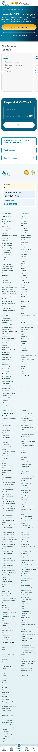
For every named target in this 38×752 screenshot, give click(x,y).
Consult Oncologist (7, 553)
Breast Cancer (5, 591)
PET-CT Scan (24, 643)
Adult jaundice (25, 580)
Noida (8, 9)
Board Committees (7, 298)
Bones (3, 645)
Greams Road (24, 218)
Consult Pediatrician (7, 558)
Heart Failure (5, 607)
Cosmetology (5, 444)
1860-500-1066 (10, 204)
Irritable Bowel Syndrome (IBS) (8, 617)
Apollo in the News (7, 357)
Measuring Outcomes (7, 398)
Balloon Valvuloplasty (26, 490)
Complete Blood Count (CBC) (27, 664)
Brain (3, 647)
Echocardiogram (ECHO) (27, 647)
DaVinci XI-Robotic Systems (28, 588)
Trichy (22, 273)
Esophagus (5, 656)
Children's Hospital (26, 235)
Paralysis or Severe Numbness (26, 557)
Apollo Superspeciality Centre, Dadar (27, 328)
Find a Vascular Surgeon (8, 503)
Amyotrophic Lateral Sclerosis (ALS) (26, 417)
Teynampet (24, 223)
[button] (2, 72)
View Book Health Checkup (26, 749)
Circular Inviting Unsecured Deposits (9, 344)
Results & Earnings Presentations (7, 321)
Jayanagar (23, 256)
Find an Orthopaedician (8, 484)
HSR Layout (24, 254)
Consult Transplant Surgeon (9, 572)
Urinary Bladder (6, 692)
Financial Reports (6, 315)
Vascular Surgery (6, 440)
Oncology (4, 428)
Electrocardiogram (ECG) (27, 650)
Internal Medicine (6, 437)
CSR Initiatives (6, 278)
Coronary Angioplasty (26, 478)
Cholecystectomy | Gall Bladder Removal (27, 520)
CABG (22, 514)
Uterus (4, 694)
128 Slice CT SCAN (26, 617)
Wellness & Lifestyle (26, 670)
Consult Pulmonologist (8, 567)
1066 (20, 4)
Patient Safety (6, 400)
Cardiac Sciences (6, 425)
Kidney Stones (6, 621)
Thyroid (4, 689)
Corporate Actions (7, 306)
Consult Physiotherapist (8, 560)
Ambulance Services (7, 722)
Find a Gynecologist (7, 499)
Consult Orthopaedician (8, 556)
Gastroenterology (6, 430)
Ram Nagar (24, 303)
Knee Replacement (26, 495)
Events (4, 362)
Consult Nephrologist (8, 549)
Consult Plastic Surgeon (8, 563)
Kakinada (23, 306)
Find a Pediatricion (7, 494)
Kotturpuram (24, 230)
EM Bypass (24, 348)
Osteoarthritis (24, 457)
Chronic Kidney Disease (8, 593)
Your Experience (6, 736)
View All (4, 449)
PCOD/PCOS (24, 459)
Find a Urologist (6, 487)
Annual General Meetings (8, 303)
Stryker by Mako (25, 597)
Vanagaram (24, 221)
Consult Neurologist (7, 551)
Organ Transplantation (8, 432)
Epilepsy (4, 605)
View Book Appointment (4, 749)
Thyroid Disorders (6, 635)
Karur (22, 266)
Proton (22, 244)
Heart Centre (24, 242)
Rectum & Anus (6, 682)
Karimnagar (24, 289)
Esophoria (23, 562)
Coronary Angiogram (26, 645)
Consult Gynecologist (8, 546)
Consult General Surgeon (8, 544)
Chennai (23, 216)
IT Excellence (5, 390)
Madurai (23, 263)
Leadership (5, 226)
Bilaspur (23, 366)
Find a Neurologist (7, 480)
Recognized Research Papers (8, 271)
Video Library (24, 675)
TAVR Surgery (24, 492)
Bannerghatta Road (26, 249)
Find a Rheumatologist (8, 510)
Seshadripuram (25, 259)
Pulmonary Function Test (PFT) (27, 658)
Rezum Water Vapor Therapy (26, 614)
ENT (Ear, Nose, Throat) (8, 654)
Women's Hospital (26, 237)
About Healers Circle (7, 381)
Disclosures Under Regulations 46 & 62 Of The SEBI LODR (9, 331)
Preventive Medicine (7, 447)
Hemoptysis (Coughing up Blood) (28, 548)
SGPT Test (23, 654)
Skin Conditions (25, 466)
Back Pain (4, 589)
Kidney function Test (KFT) (28, 668)
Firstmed (23, 233)
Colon (3, 652)
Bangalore (23, 247)
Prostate (4, 680)
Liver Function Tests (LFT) (28, 661)
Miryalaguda (24, 292)
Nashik (22, 334)
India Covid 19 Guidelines (8, 393)
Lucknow (23, 318)
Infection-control (6, 395)
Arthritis (4, 584)
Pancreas (4, 678)
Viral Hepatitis (6, 639)
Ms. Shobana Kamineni (8, 250)
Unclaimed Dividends (7, 340)
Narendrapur (24, 350)
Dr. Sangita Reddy (6, 252)
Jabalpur (23, 373)
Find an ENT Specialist (8, 501)
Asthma (4, 586)
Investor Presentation (8, 324)
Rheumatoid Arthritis (7, 630)
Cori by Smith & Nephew (27, 595)
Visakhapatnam (25, 299)
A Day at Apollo (6, 238)
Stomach (4, 687)
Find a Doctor (5, 699)
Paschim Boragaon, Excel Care (27, 360)
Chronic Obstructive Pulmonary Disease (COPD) (9, 597)
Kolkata (23, 346)
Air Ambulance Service (8, 725)
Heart (3, 661)
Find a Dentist (5, 513)
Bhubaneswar (24, 364)
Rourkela (23, 368)
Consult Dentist (6, 530)
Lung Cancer (5, 623)
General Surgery (6, 465)
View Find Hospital (11, 749)
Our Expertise (5, 731)
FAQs (3, 738)
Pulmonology (5, 435)
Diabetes (4, 602)
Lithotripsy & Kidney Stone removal (28, 529)
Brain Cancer (24, 423)
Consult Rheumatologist (8, 570)
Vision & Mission (6, 221)
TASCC (4, 402)
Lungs (3, 673)
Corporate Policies (7, 301)
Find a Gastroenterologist (9, 482)
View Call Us (34, 749)
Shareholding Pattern (7, 336)
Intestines (4, 663)
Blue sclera (24, 573)
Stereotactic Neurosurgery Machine (28, 626)
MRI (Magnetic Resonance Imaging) (28, 635)
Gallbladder (5, 659)
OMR (22, 226)
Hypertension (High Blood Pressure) (9, 613)
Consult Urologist (6, 575)
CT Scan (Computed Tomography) (26, 639)
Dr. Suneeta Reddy (7, 248)
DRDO (22, 280)
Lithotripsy (24, 499)
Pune (22, 331)
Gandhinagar (24, 341)
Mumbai (23, 322)
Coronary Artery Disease (8, 600)
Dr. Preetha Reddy (7, 245)
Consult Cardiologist (7, 527)
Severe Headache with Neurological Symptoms (27, 566)
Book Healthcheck (7, 713)
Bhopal (22, 371)
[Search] (16, 3)
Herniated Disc (6, 610)
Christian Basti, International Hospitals (28, 356)
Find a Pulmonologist (7, 496)
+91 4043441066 (11, 196)
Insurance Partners (7, 720)
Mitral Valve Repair (26, 537)
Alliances (4, 233)
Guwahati (23, 353)
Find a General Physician (8, 520)
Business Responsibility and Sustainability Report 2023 (9, 288)
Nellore (23, 268)
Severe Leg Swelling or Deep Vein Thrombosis (28, 570)
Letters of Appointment (8, 310)
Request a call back (18, 35)
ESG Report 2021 (6, 285)
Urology (4, 423)
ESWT (22, 620)
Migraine (4, 625)
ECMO (22, 608)
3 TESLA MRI (24, 604)
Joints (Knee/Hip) (6, 666)
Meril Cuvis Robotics (26, 592)
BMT (22, 512)
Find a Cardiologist (7, 477)
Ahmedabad (24, 336)
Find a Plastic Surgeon (8, 506)
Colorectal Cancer (25, 432)
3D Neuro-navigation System (26, 600)
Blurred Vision (24, 553)
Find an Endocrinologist (8, 517)
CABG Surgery (24, 480)
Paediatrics (5, 442)
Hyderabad (24, 277)
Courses (4, 257)
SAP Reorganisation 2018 (8, 349)
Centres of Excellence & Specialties (8, 452)
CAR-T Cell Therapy (26, 483)
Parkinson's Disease (7, 628)
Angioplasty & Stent (26, 509)
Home (2, 9)
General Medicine (6, 470)
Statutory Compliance (8, 405)
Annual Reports (6, 318)
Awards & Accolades (7, 231)
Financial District (25, 282)
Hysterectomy (24, 523)
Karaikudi (23, 275)
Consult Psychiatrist (7, 565)
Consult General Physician (9, 541)
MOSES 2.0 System (26, 611)
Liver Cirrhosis (24, 454)
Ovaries (4, 675)
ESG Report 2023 (6, 282)
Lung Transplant (25, 488)
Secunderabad (24, 294)
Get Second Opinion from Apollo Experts (8, 707)
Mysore (23, 261)
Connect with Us (6, 376)
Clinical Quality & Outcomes (9, 386)
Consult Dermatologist (8, 532)
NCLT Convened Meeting (8, 338)
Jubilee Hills (24, 287)
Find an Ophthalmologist (8, 508)
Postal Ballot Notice (7, 308)
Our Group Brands (6, 228)
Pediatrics (4, 421)
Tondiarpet (24, 228)
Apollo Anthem (6, 224)
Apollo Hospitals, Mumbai (27, 325)
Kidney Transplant (25, 485)
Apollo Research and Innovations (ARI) (7, 261)
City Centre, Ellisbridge (27, 339)
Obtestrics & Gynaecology (9, 418)
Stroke (3, 632)
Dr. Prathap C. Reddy (7, 243)
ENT (3, 468)
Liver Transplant (25, 497)
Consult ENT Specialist (8, 534)
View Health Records (7, 715)
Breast (3, 649)
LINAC (22, 606)
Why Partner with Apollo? (8, 374)
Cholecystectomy (25, 502)
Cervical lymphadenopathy (28, 560)
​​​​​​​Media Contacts (6, 366)
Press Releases (6, 359)
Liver (3, 671)
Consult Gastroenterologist (9, 539)
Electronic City (25, 251)
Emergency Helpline (7, 717)
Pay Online (5, 741)
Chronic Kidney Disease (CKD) (27, 428)
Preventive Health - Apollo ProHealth (9, 728)
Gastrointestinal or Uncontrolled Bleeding (27, 577)
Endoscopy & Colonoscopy (28, 652)
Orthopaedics (5, 456)
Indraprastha (24, 311)
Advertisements (6, 347)
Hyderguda (24, 285)
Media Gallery (5, 364)
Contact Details (6, 352)
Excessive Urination (26, 551)
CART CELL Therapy (26, 516)
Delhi (22, 308)
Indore (22, 320)
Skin (3, 685)
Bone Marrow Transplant (27, 420)
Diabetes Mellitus (25, 436)
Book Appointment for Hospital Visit (8, 703)
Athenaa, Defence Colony (27, 315)
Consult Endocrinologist (8, 537)
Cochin (23, 343)
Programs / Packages (7, 734)
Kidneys (4, 668)
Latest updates (6, 383)
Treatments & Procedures (27, 476)
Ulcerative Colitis (6, 637)
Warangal (23, 296)
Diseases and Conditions (27, 414)
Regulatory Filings (7, 327)
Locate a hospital (6, 710)
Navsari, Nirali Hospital (27, 375)
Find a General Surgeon (8, 489)
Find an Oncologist (7, 492)
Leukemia (23, 452)
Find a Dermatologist (7, 515)
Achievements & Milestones (9, 235)
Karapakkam (24, 240)
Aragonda (23, 270)
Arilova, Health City (26, 301)
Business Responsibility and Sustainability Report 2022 (9, 292)
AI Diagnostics (24, 622)
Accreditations (6, 388)
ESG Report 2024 (6, 280)
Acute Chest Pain (25, 544)
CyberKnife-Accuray (26, 590)
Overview (4, 219)
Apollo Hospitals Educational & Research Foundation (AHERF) (8, 266)
